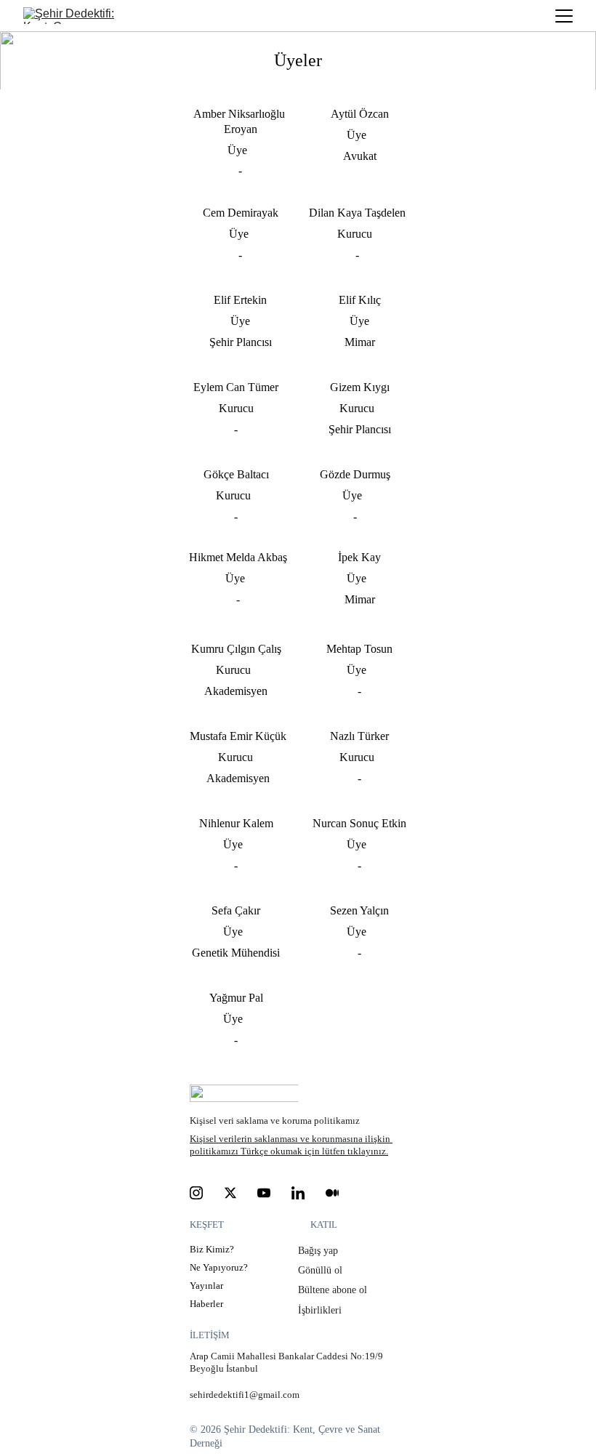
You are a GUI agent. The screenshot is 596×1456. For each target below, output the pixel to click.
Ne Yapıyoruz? (219, 1267)
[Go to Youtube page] (263, 1192)
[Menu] (564, 16)
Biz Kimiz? (212, 1249)
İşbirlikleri (320, 1310)
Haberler (206, 1303)
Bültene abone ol (334, 1289)
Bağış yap (319, 1250)
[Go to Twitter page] (230, 1192)
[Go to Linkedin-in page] (298, 1192)
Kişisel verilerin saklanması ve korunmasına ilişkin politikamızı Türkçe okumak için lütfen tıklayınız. (291, 1145)
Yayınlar (206, 1285)
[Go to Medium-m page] (332, 1192)
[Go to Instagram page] (196, 1192)
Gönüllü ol (321, 1270)
